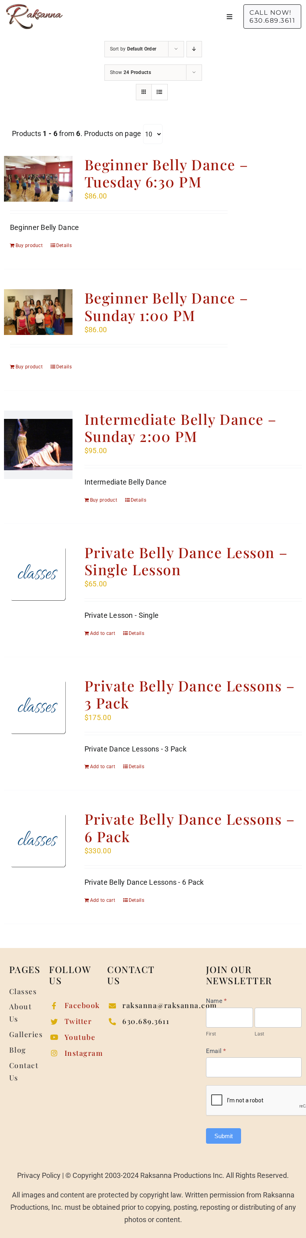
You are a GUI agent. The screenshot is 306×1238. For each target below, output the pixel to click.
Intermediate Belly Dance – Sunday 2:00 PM (180, 427)
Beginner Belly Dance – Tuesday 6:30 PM (166, 173)
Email (216, 1051)
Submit (223, 1136)
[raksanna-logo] (34, 7)
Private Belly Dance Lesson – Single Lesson (186, 561)
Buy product (29, 245)
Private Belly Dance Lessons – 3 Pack (189, 694)
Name (216, 1000)
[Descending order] (194, 49)
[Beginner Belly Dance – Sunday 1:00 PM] (38, 312)
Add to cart (102, 633)
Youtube (80, 1037)
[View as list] (159, 92)
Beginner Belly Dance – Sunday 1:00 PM (166, 306)
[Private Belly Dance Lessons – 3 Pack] (38, 707)
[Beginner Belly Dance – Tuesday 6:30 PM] (38, 179)
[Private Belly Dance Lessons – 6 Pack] (38, 840)
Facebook (82, 1005)
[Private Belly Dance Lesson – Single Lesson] (38, 573)
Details (64, 245)
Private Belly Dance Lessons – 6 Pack (189, 827)
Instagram (84, 1053)
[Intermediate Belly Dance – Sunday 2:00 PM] (38, 445)
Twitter (78, 1021)
